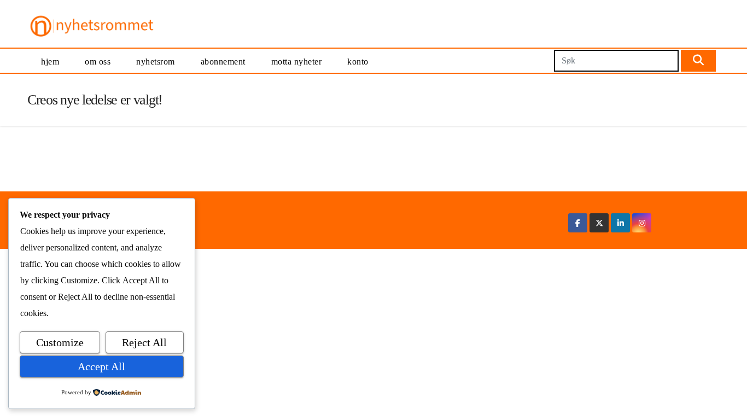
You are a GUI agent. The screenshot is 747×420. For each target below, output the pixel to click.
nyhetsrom (155, 61)
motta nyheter (296, 61)
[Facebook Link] (578, 223)
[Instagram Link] (642, 223)
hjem (50, 61)
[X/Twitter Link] (599, 223)
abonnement (223, 61)
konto (358, 61)
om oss (97, 61)
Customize (60, 342)
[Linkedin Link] (620, 223)
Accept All (101, 366)
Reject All (144, 342)
